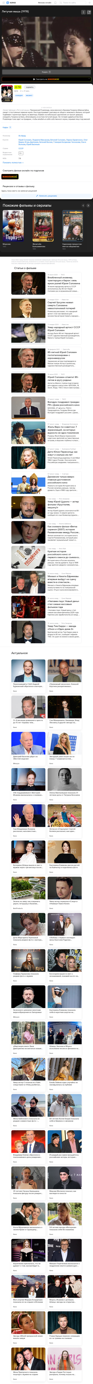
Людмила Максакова (40, 140)
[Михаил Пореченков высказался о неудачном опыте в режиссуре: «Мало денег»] (65, 1256)
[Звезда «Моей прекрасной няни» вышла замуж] (28, 1328)
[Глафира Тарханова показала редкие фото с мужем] (28, 966)
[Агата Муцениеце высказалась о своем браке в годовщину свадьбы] (28, 1220)
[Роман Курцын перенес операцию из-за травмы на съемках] (65, 1328)
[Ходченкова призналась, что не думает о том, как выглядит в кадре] (28, 1256)
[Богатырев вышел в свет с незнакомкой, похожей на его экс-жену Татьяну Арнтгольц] (65, 966)
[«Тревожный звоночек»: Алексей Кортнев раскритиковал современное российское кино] (65, 676)
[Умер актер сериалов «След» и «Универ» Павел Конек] (65, 894)
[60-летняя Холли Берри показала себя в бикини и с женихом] (65, 1111)
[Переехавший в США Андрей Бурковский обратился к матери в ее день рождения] (28, 676)
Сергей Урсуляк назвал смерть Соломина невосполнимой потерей (61, 305)
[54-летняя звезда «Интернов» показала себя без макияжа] (65, 1220)
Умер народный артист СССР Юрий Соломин (64, 329)
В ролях (5, 140)
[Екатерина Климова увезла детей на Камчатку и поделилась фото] (65, 857)
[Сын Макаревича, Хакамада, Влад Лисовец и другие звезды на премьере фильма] (65, 713)
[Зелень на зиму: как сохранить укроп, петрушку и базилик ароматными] (28, 894)
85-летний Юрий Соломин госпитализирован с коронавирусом (62, 355)
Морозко (7, 244)
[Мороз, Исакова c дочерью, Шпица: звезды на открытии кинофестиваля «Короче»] (65, 1292)
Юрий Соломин (25, 140)
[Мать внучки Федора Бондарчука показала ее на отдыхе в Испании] (28, 1292)
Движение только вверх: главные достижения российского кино (61, 480)
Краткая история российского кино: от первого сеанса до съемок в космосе (63, 554)
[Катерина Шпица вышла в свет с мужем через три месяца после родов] (28, 857)
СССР (21, 148)
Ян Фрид (22, 136)
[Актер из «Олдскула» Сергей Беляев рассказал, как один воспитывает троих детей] (65, 821)
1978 (16, 91)
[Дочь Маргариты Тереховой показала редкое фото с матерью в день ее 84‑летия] (28, 930)
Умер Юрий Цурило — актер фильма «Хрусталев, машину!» (63, 504)
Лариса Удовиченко (74, 140)
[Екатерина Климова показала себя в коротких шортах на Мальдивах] (65, 1002)
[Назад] (83, 205)
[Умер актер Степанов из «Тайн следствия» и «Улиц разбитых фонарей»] (28, 1075)
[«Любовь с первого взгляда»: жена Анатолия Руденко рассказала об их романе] (65, 930)
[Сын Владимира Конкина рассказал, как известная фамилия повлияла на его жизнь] (28, 821)
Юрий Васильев (32, 144)
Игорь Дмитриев (31, 142)
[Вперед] (88, 205)
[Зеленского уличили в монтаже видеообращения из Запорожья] (28, 1002)
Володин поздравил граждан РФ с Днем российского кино (64, 403)
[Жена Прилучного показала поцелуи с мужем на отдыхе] (28, 1365)
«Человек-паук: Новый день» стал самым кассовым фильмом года (63, 604)
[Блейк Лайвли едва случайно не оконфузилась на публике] (65, 1075)
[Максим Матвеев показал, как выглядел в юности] (65, 1183)
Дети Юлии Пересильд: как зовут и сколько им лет (62, 453)
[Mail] (7, 2)
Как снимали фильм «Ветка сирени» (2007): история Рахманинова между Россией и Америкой (64, 529)
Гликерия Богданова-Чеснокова (66, 142)
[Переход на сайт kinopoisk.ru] (10, 177)
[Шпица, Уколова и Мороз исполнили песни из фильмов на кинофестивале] (65, 1039)
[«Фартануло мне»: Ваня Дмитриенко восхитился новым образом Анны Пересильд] (28, 1039)
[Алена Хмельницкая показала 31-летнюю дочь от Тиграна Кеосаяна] (65, 785)
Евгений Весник (46, 142)
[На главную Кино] (12, 2)
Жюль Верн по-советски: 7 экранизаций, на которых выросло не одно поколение (63, 430)
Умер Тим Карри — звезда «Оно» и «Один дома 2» (62, 627)
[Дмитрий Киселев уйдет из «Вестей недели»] (28, 749)
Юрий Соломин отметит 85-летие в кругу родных (63, 378)
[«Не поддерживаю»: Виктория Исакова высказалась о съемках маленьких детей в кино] (28, 785)
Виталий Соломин (57, 140)
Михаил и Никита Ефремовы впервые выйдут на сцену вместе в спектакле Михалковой (63, 579)
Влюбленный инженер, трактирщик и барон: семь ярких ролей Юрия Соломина (64, 280)
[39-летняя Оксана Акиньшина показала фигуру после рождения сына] (28, 1183)
